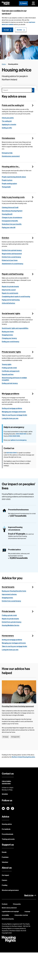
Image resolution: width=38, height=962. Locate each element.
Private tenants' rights (11, 352)
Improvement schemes (9, 594)
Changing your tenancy (9, 338)
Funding (4, 885)
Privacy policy (17, 904)
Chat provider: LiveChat (21, 915)
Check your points (8, 118)
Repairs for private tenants (10, 286)
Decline (19, 30)
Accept (6, 30)
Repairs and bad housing (12, 274)
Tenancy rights (6, 364)
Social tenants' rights (11, 313)
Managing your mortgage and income (14, 412)
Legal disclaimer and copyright (10, 911)
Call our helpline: (6, 781)
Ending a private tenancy (10, 383)
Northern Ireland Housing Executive (23, 757)
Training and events (8, 839)
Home (4, 64)
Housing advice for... (11, 166)
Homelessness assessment (11, 156)
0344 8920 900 (21, 434)
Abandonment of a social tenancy (12, 264)
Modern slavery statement (9, 908)
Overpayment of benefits (10, 221)
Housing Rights (6, 3)
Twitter (3, 808)
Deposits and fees (7, 374)
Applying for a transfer (9, 124)
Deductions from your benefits (11, 224)
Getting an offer (7, 128)
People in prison (7, 180)
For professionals (7, 834)
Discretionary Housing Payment (12, 211)
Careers (4, 880)
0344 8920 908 (14, 436)
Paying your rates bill (8, 227)
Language (27, 911)
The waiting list (7, 121)
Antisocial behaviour (8, 303)
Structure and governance (10, 890)
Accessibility (5, 915)
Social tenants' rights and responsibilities (15, 328)
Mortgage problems (10, 393)
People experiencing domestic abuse (14, 177)
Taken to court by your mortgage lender (14, 415)
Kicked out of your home (10, 260)
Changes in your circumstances (12, 217)
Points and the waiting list (13, 105)
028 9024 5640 (11, 453)
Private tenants (8, 611)
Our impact (5, 875)
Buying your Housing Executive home (14, 591)
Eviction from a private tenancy (12, 250)
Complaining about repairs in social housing (16, 296)
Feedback (4, 904)
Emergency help (7, 153)
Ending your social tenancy (10, 341)
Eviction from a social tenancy (11, 257)
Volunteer (5, 862)
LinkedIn (7, 808)
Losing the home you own (10, 418)
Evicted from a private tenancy (11, 622)
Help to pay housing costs (13, 197)
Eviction (5, 238)
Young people (6, 187)
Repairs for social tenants (10, 293)
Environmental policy (8, 919)
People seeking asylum (9, 183)
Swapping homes (7, 335)
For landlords (6, 829)
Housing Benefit (7, 214)
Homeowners (8, 636)
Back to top (28, 895)
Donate (4, 852)
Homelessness (8, 138)
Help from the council (9, 290)
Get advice (5, 794)
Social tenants (8, 587)
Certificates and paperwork (10, 371)
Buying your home (8, 331)
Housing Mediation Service (10, 625)
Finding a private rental (9, 368)
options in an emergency (18, 440)
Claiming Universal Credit (10, 207)
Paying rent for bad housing (11, 300)
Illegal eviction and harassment (12, 254)
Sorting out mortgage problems (12, 408)
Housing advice (7, 824)
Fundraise (5, 857)
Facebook (12, 808)
